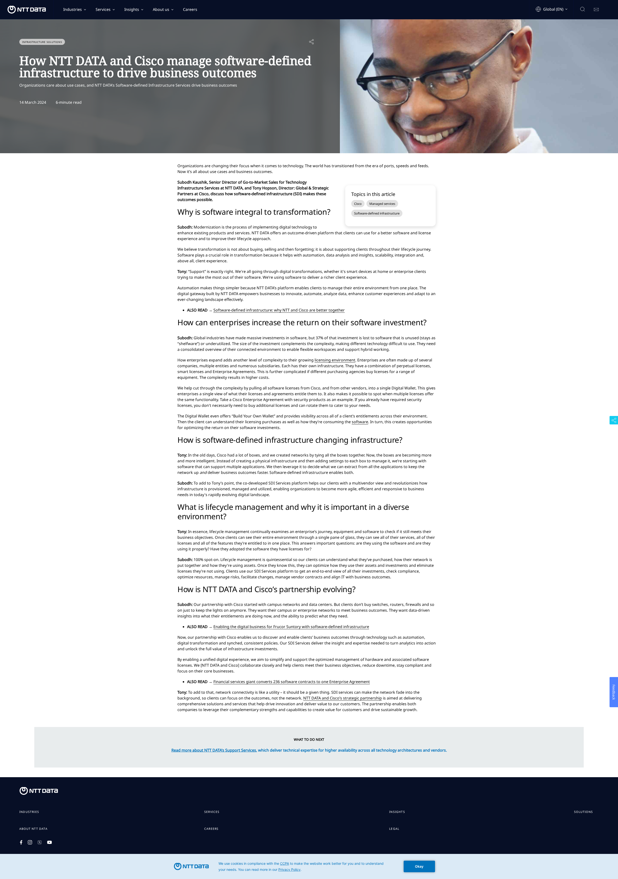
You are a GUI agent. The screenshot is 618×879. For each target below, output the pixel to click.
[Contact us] (596, 9)
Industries (72, 9)
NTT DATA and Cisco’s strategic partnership (342, 698)
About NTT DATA (33, 829)
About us (161, 9)
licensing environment (335, 360)
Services (103, 9)
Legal (394, 829)
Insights (131, 9)
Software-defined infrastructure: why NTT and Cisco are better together (279, 310)
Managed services (382, 203)
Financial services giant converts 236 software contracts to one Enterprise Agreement (291, 681)
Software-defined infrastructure (377, 213)
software (360, 421)
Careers (190, 9)
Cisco (358, 203)
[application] (309, 866)
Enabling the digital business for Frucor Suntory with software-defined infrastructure (291, 626)
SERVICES (212, 812)
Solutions (583, 812)
